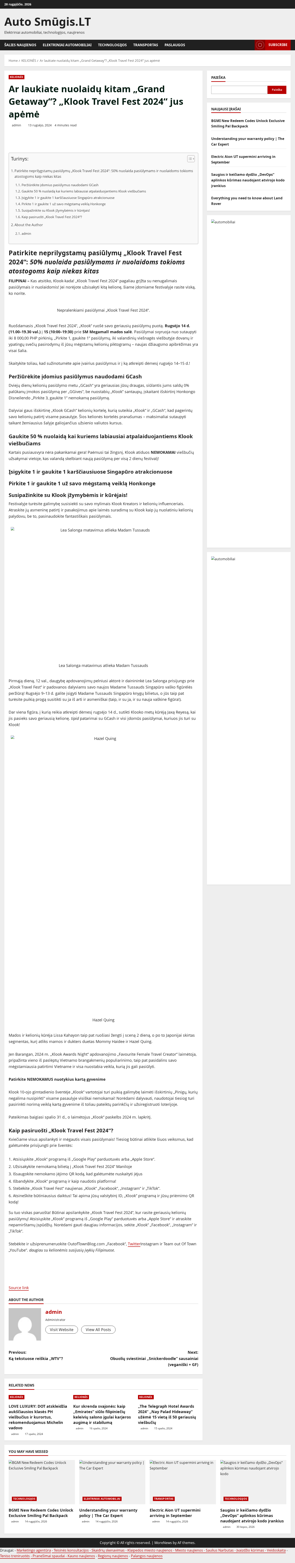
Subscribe (277, 44)
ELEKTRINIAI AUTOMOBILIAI (67, 45)
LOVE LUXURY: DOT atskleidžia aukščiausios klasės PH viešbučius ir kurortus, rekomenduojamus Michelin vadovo (38, 1417)
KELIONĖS (16, 77)
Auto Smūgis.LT (47, 21)
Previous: (36, 1355)
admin (16, 125)
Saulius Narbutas (220, 1550)
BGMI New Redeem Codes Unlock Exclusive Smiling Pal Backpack (41, 1512)
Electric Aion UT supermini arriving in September (175, 1512)
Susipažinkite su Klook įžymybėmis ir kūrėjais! (56, 210)
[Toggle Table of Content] (189, 158)
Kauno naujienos (81, 1555)
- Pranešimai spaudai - (49, 1555)
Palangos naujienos (147, 1555)
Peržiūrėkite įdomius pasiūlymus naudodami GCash (60, 185)
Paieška (218, 77)
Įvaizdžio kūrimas (250, 1550)
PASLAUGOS (175, 45)
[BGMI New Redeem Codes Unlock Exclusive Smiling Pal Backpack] (42, 1482)
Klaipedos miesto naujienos (149, 1550)
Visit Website (61, 1329)
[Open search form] (250, 45)
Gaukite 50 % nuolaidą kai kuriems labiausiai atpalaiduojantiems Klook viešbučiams (84, 191)
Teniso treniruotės (15, 1555)
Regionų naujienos (113, 1555)
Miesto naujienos (189, 1550)
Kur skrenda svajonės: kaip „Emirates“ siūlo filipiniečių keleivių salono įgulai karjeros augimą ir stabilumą (102, 1414)
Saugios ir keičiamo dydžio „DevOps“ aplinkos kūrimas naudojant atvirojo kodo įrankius (248, 180)
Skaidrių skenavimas (108, 1550)
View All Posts (98, 1329)
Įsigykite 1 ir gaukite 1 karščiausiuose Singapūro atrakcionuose (68, 197)
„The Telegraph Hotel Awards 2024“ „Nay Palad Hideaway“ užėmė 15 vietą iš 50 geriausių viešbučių (167, 1414)
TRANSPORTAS (145, 45)
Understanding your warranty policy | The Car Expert (108, 1512)
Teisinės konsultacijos (71, 1550)
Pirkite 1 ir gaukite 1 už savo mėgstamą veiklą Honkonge (64, 204)
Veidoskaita (276, 1550)
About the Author (28, 224)
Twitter (134, 1243)
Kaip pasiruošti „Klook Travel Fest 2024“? (52, 217)
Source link (19, 1287)
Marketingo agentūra (34, 1550)
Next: (154, 1358)
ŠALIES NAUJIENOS (20, 45)
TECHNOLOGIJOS (112, 45)
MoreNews (163, 1542)
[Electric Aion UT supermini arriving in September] (183, 1482)
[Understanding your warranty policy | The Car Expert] (112, 1482)
